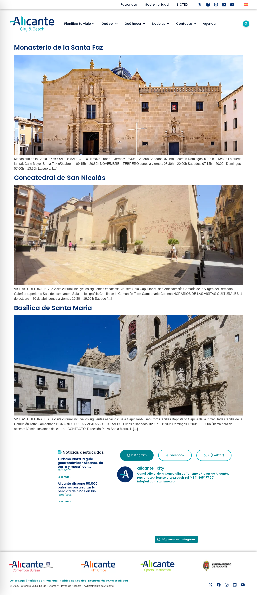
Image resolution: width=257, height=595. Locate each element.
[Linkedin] (224, 5)
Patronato (128, 4)
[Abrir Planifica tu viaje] (93, 23)
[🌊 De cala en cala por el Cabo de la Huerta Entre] (136, 522)
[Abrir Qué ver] (116, 23)
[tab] (137, 455)
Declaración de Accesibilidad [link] (108, 580)
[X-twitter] (200, 5)
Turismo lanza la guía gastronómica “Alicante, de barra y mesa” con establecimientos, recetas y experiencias (81, 467)
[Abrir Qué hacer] (144, 23)
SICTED (182, 4)
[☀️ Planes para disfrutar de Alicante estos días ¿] (136, 499)
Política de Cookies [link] (73, 580)
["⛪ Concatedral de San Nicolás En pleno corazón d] (215, 499)
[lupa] (246, 24)
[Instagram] (216, 5)
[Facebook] (208, 5)
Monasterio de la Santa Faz (58, 47)
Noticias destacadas (83, 452)
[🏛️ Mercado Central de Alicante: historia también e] (176, 499)
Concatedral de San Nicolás (59, 177)
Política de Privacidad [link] (43, 580)
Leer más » (64, 477)
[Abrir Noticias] (168, 23)
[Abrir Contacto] (194, 23)
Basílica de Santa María (53, 307)
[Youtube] (232, 5)
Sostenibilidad (157, 4)
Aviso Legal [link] (17, 580)
